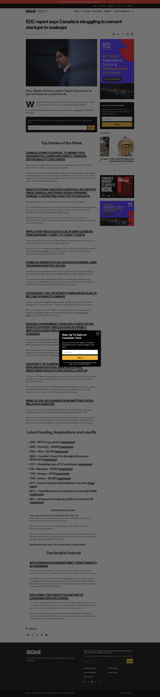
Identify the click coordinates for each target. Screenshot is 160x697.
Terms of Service (85, 362)
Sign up (80, 358)
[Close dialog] (97, 333)
